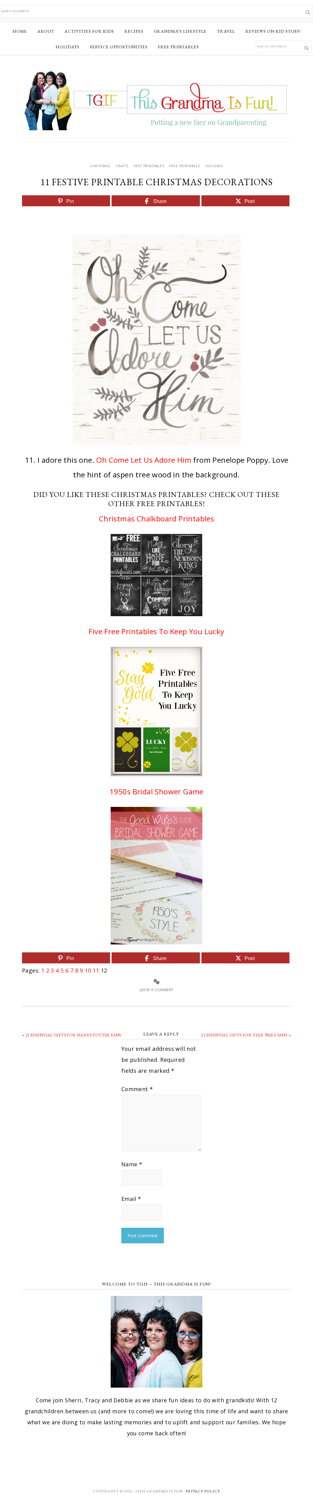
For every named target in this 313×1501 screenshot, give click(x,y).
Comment (137, 1089)
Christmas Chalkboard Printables (156, 518)
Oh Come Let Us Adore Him (143, 460)
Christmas (100, 166)
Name (131, 1164)
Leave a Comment (156, 989)
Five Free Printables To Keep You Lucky (156, 631)
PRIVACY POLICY (203, 1491)
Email (131, 1198)
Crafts (122, 166)
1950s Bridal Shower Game (156, 791)
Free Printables (149, 166)
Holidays (214, 166)
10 (88, 970)
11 (96, 970)
